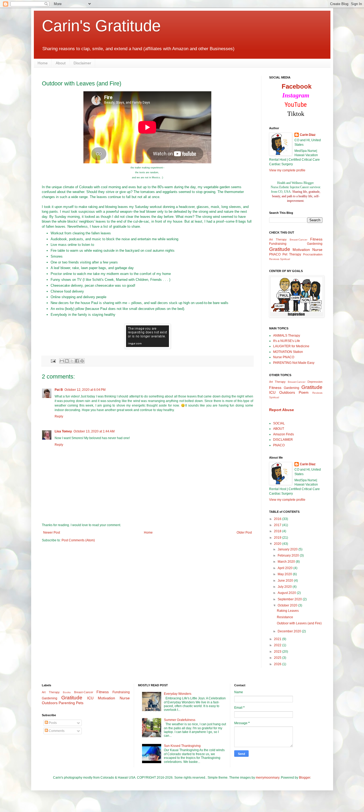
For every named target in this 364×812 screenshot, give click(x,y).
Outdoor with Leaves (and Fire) (299, 623)
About (61, 63)
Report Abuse (281, 410)
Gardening (314, 244)
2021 (278, 639)
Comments (56, 731)
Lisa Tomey (63, 431)
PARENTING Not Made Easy (293, 363)
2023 (278, 651)
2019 (278, 537)
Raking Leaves (288, 611)
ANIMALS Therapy (286, 335)
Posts (52, 723)
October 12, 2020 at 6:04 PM (85, 390)
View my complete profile (287, 170)
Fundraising (277, 244)
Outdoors (287, 392)
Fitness (316, 239)
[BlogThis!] (67, 361)
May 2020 (285, 574)
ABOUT (278, 429)
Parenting (67, 703)
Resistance (285, 617)
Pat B (59, 390)
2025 (278, 658)
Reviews (274, 259)
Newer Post (51, 532)
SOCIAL (279, 423)
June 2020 (286, 580)
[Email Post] (53, 360)
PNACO (275, 254)
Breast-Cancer (298, 239)
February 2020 (289, 555)
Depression (315, 381)
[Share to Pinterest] (82, 361)
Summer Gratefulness (179, 720)
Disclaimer (82, 63)
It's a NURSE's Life (286, 341)
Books (67, 692)
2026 (278, 664)
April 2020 (285, 568)
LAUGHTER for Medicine (291, 346)
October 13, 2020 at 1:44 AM (94, 431)
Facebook (297, 86)
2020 (278, 544)
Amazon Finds (283, 434)
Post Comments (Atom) (78, 540)
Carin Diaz (308, 135)
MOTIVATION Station (288, 352)
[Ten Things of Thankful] (147, 347)
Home (43, 63)
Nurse (317, 249)
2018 (278, 531)
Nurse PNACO (283, 357)
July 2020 (285, 587)
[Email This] (61, 361)
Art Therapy (278, 239)
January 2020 (288, 549)
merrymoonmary (267, 777)
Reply (59, 416)
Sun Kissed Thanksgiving (182, 746)
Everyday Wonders (177, 694)
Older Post (244, 532)
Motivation (301, 249)
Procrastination (312, 254)
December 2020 (290, 631)
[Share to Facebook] (77, 361)
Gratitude (279, 249)
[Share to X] (72, 361)
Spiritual (285, 259)
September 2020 (290, 599)
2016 (278, 519)
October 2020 (288, 605)
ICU (272, 392)
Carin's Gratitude (101, 26)
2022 (278, 645)
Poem (304, 392)
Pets (79, 703)
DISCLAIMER (283, 440)
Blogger (304, 777)
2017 (278, 525)
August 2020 (287, 593)
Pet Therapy (291, 254)
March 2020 (287, 561)
